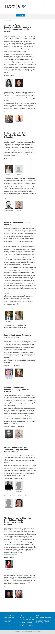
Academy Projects (20, 15)
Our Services (46, 15)
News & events (12, 15)
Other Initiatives (7, 18)
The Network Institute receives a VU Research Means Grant (28, 622)
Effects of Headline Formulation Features (17, 223)
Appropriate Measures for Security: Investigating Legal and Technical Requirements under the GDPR (17, 28)
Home (5, 15)
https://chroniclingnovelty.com (10, 554)
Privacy (8, 624)
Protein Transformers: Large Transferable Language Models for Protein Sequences (16, 449)
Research (28, 15)
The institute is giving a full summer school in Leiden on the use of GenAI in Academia (28, 625)
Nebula (40, 15)
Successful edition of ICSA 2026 (28, 619)
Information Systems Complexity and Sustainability (17, 336)
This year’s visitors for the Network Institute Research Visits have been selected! (28, 620)
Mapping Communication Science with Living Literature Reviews (16, 389)
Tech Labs (34, 15)
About (14, 18)
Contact (11, 624)
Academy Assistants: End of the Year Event (28, 617)
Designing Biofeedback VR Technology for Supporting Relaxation (15, 135)
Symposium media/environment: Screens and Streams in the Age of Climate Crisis (28, 624)
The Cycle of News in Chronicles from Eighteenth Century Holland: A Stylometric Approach (17, 521)
